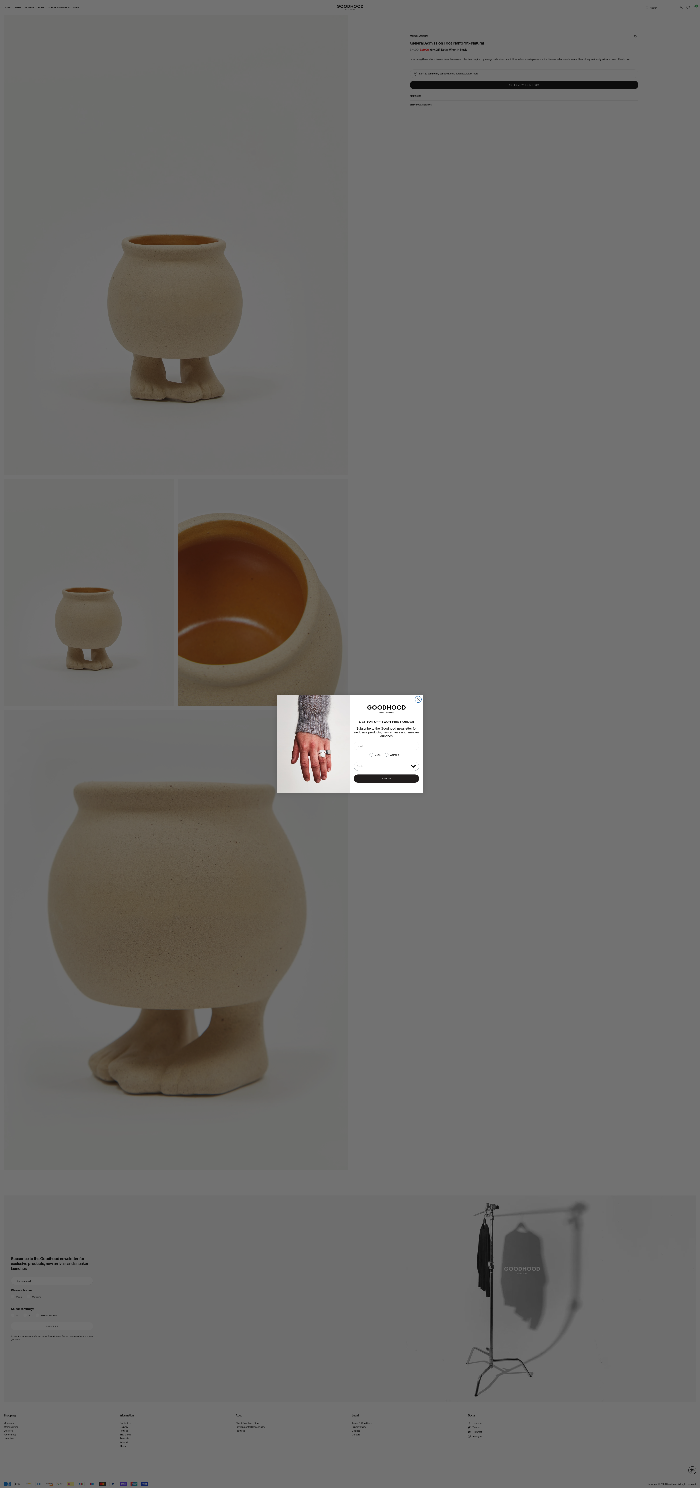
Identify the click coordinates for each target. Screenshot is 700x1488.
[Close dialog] (418, 699)
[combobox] (383, 766)
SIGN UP (386, 778)
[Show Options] (413, 766)
